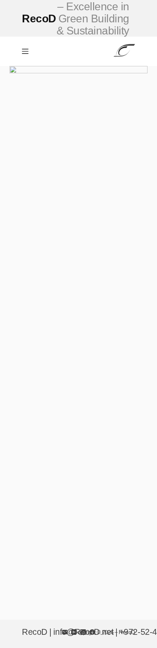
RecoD (75, 18)
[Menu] (25, 51)
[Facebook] (92, 632)
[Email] (65, 632)
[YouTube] (74, 632)
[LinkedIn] (83, 632)
